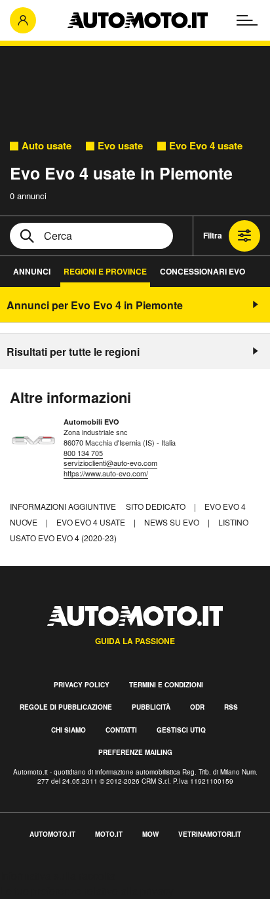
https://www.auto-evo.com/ (106, 473)
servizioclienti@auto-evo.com (110, 462)
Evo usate (120, 146)
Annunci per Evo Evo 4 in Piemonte (95, 305)
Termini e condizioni (166, 684)
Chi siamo (68, 730)
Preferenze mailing (135, 752)
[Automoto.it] (138, 20)
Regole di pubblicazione (66, 707)
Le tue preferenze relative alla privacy (87, 890)
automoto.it (52, 834)
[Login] (23, 20)
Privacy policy (81, 684)
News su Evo (172, 521)
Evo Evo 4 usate (205, 146)
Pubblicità (151, 707)
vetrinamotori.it (209, 834)
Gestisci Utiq (181, 730)
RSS (231, 707)
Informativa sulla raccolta (57, 875)
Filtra (212, 235)
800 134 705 (83, 453)
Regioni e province (105, 271)
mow (150, 834)
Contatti (121, 730)
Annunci (31, 271)
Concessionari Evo (202, 271)
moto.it (109, 834)
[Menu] (247, 20)
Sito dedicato (156, 506)
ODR (197, 707)
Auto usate (46, 146)
